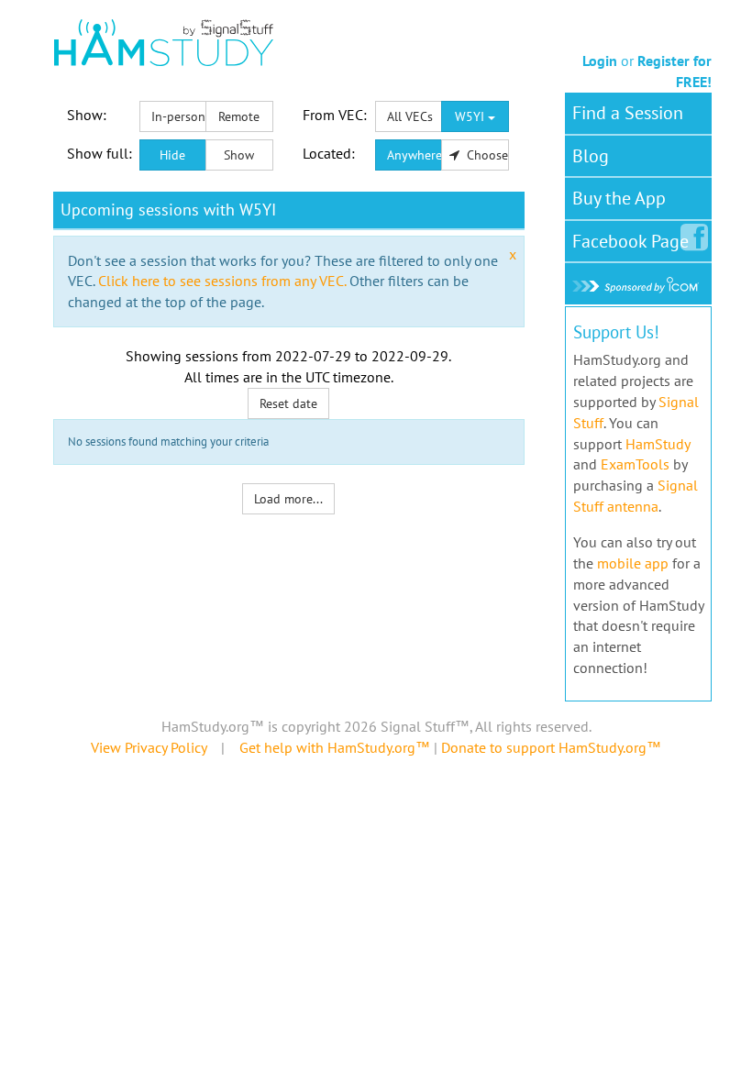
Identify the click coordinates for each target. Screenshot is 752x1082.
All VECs (410, 116)
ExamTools (635, 464)
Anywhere (414, 155)
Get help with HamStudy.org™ (334, 747)
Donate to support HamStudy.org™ (551, 747)
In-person (178, 116)
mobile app (633, 563)
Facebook (630, 241)
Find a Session (627, 113)
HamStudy (657, 444)
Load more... (288, 499)
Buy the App (619, 198)
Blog (590, 156)
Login (599, 60)
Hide (172, 155)
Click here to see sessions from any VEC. (222, 280)
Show (239, 155)
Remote (239, 116)
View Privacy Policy (148, 747)
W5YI (471, 116)
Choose (485, 155)
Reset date (288, 403)
